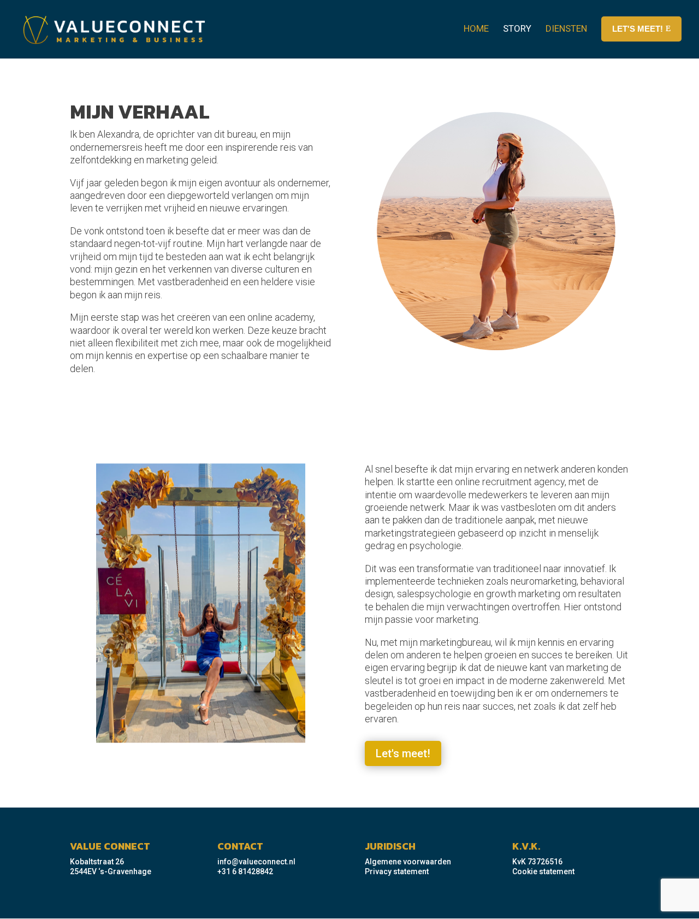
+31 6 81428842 (245, 871)
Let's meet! (403, 753)
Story (517, 28)
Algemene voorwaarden (408, 861)
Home (476, 28)
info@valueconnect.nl (256, 861)
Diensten (566, 28)
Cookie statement (543, 871)
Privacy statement (397, 871)
